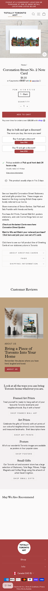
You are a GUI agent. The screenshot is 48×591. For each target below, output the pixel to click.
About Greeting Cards (24, 253)
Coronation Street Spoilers (13, 227)
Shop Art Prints (24, 435)
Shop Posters (24, 454)
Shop (23, 559)
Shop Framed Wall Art (24, 413)
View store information (14, 173)
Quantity (24, 102)
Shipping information (24, 264)
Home (23, 65)
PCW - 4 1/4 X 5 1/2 (24, 90)
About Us (12, 369)
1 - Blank (24, 94)
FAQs (24, 258)
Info (23, 566)
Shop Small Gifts (24, 478)
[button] (24, 81)
